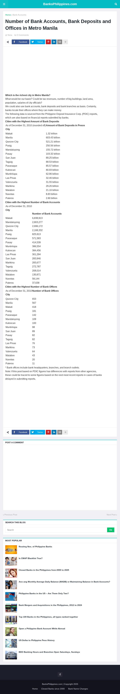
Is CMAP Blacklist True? (31, 558)
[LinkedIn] (54, 42)
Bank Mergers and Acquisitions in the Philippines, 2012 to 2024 (50, 605)
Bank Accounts (19, 15)
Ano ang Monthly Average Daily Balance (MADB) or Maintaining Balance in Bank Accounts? (64, 582)
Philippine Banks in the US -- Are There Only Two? (44, 593)
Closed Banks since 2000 (53, 689)
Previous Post (10, 514)
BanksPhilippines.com (60, 4)
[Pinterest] (48, 42)
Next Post (111, 514)
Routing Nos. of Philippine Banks (35, 546)
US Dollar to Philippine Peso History (37, 640)
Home (8, 15)
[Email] (59, 42)
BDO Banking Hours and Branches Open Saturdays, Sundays (49, 652)
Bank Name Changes (78, 689)
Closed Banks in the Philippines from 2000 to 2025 (44, 570)
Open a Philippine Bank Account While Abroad (42, 628)
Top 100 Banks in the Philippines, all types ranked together (48, 617)
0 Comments (23, 35)
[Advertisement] (60, 69)
